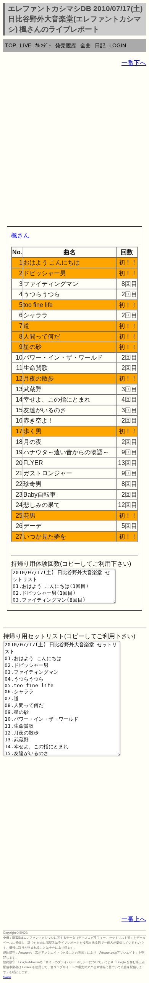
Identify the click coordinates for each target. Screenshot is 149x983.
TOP (10, 45)
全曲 (85, 45)
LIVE (25, 45)
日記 (100, 45)
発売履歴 (65, 45)
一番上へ (133, 919)
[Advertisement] (74, 148)
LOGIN (117, 45)
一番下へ (133, 63)
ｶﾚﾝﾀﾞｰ (43, 45)
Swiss (7, 977)
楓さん (20, 235)
